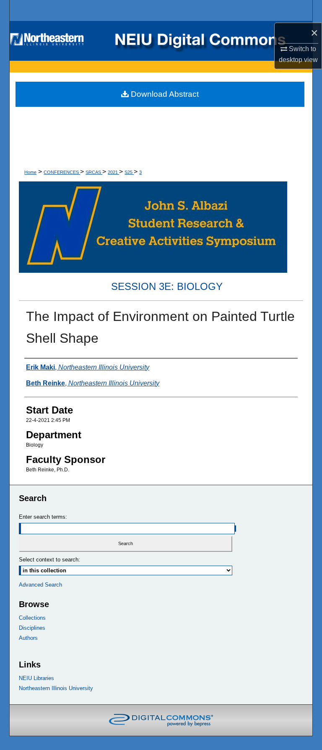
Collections (32, 618)
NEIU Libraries (36, 678)
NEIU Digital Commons (161, 41)
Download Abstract (164, 94)
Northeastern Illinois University (56, 688)
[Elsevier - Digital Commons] (161, 720)
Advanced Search (40, 585)
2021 (113, 172)
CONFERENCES (62, 172)
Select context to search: (49, 559)
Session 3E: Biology (167, 286)
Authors (28, 638)
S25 (129, 172)
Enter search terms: (43, 517)
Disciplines (32, 628)
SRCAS (94, 172)
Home (30, 172)
